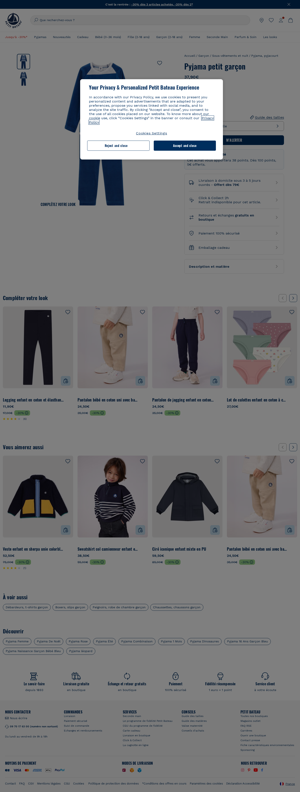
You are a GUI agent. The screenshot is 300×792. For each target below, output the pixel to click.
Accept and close (185, 145)
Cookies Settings (151, 133)
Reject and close (116, 145)
